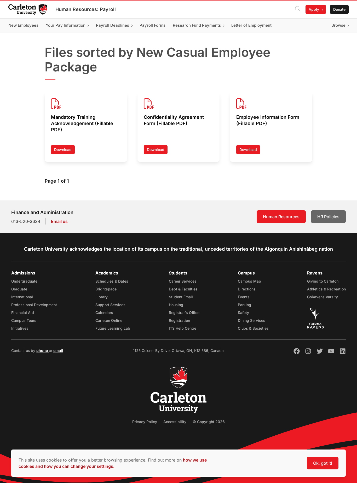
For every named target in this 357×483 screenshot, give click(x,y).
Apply (314, 9)
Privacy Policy (144, 421)
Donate (339, 9)
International (22, 297)
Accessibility (174, 421)
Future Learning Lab (112, 328)
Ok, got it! (322, 463)
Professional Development (34, 304)
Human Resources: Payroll (85, 9)
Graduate (19, 289)
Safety (243, 312)
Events (244, 297)
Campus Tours (23, 320)
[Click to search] (297, 9)
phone (42, 350)
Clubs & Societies (253, 328)
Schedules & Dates (111, 281)
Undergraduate (24, 281)
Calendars (104, 312)
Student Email (181, 297)
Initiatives (19, 328)
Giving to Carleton (322, 281)
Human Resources (281, 216)
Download (64, 150)
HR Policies (328, 216)
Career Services (183, 281)
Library (101, 297)
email (58, 350)
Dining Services (251, 320)
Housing (176, 304)
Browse (338, 25)
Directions (247, 289)
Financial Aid (22, 312)
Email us (59, 221)
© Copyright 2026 (209, 421)
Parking (244, 304)
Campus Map (249, 281)
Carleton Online (108, 320)
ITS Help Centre (182, 328)
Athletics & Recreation (326, 289)
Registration (179, 320)
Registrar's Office (184, 312)
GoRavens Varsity (322, 297)
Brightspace (106, 289)
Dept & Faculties (183, 289)
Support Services (110, 304)
